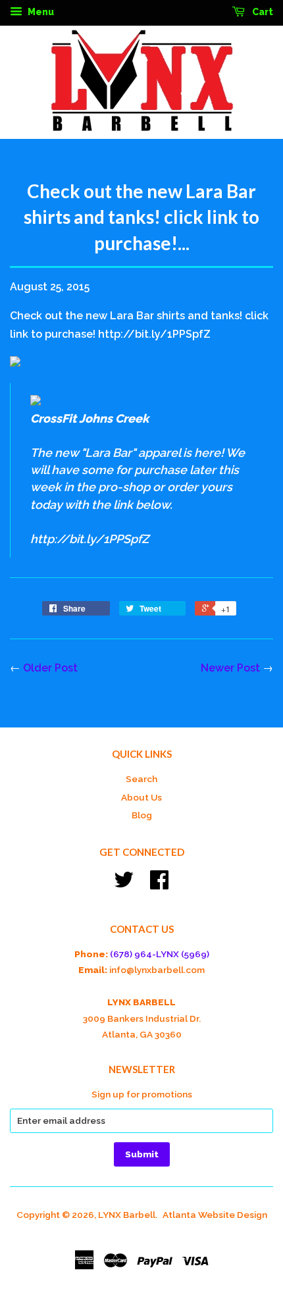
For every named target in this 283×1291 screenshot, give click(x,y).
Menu (40, 12)
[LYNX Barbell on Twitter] (124, 884)
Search (141, 779)
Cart (261, 12)
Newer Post (230, 668)
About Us (141, 797)
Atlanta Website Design (215, 1214)
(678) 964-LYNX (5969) (159, 954)
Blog (142, 815)
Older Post (50, 668)
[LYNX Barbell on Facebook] (159, 884)
